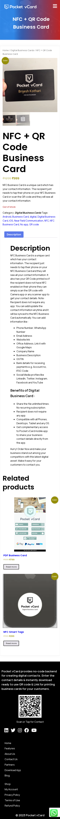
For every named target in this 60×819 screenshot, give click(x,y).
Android (7, 216)
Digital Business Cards (22, 50)
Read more (11, 566)
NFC (46, 220)
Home (6, 50)
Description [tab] (14, 234)
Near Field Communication (28, 220)
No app (24, 224)
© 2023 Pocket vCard (30, 815)
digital (33, 216)
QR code (34, 224)
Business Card (20, 216)
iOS (11, 220)
